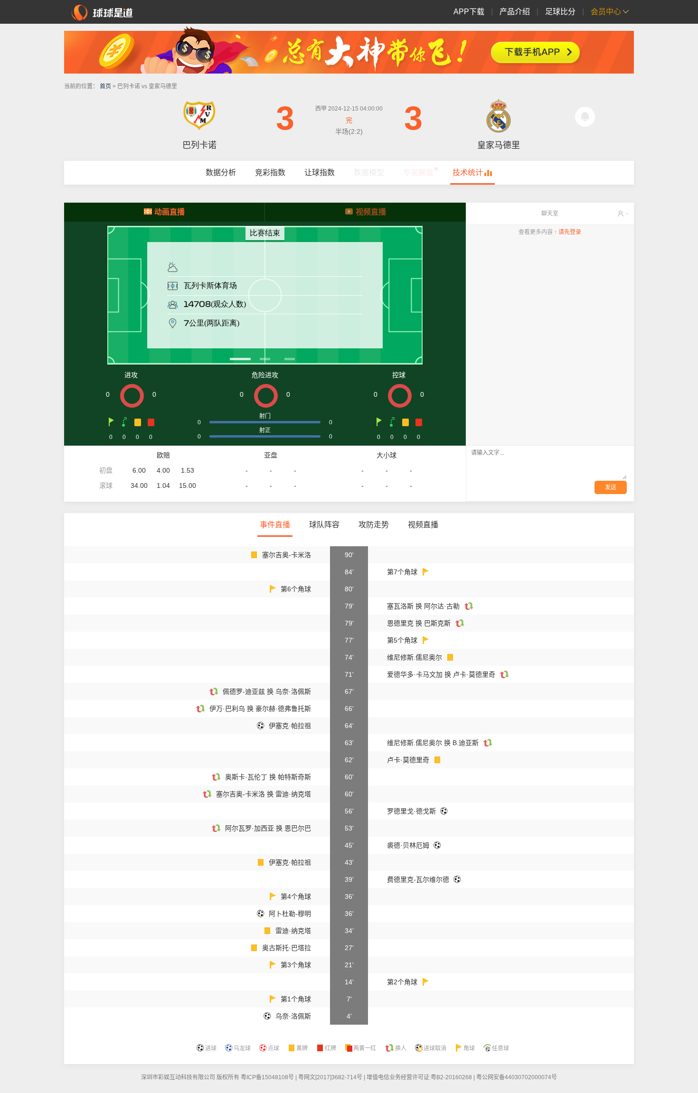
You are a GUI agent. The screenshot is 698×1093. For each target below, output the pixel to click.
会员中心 (606, 12)
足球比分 (560, 12)
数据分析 (221, 172)
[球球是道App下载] (349, 50)
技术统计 (468, 172)
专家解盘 (418, 172)
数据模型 (369, 172)
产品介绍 (515, 12)
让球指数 (319, 172)
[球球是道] (102, 11)
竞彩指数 (270, 172)
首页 (105, 86)
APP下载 (468, 12)
